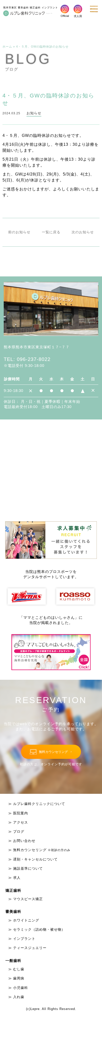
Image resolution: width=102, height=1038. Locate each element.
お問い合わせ (24, 841)
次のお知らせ (83, 232)
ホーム (7, 46)
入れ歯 (18, 997)
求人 (17, 878)
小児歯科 (20, 988)
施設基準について (28, 868)
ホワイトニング (26, 920)
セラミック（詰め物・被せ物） (39, 929)
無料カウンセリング (41, 850)
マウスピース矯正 (28, 899)
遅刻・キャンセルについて (35, 859)
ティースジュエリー (30, 948)
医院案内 (20, 813)
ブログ (18, 831)
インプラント (24, 939)
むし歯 (18, 969)
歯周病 (18, 978)
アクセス (20, 822)
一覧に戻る (51, 232)
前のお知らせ (19, 232)
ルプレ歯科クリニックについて (39, 804)
